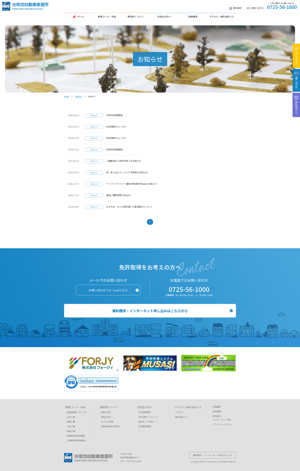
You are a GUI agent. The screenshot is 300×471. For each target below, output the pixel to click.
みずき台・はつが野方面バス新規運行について (130, 206)
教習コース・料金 (107, 16)
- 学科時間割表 (144, 412)
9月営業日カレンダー (117, 126)
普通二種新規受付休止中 (119, 195)
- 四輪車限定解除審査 (75, 435)
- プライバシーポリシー (222, 424)
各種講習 (193, 16)
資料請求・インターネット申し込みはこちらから (150, 310)
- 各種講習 (216, 406)
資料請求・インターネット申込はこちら (212, 455)
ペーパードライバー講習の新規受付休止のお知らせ (132, 183)
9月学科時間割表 (115, 115)
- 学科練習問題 (144, 426)
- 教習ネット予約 (145, 421)
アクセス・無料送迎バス (221, 16)
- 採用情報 (216, 411)
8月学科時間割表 (115, 149)
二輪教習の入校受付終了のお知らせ (124, 160)
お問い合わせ (257, 8)
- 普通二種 (70, 431)
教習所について (136, 16)
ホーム (80, 16)
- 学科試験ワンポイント (148, 417)
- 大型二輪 (70, 417)
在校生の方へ (164, 16)
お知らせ (94, 115)
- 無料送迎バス (180, 417)
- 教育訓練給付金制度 (110, 426)
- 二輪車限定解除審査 (75, 440)
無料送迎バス (296, 107)
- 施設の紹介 (105, 412)
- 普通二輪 (70, 421)
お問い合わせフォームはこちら (108, 290)
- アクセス (178, 412)
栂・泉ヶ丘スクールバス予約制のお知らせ (128, 172)
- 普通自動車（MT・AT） (77, 412)
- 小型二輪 (70, 426)
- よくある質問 (106, 421)
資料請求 (237, 8)
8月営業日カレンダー (117, 137)
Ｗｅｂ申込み (296, 58)
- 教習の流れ (105, 417)
